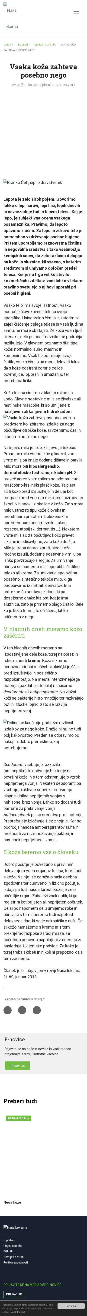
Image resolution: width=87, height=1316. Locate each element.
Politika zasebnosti (15, 1262)
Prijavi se (14, 1294)
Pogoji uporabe (12, 1245)
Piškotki (8, 1251)
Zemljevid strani (13, 1257)
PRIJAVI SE (17, 1065)
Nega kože (12, 1202)
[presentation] (68, 1101)
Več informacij (18, 1312)
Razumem (71, 1306)
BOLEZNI (23, 44)
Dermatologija (18, 1118)
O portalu (9, 1240)
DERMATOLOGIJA (45, 44)
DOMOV (8, 44)
